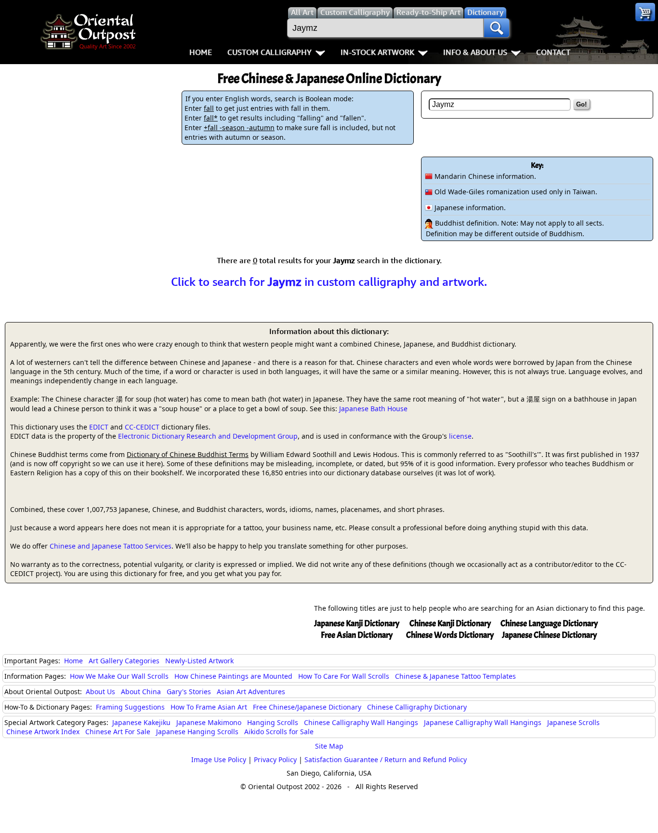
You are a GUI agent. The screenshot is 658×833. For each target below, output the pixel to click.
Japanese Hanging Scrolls (197, 731)
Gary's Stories (189, 691)
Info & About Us (475, 52)
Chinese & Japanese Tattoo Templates (455, 676)
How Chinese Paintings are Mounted (233, 676)
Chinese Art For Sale (117, 731)
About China (141, 691)
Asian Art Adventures (251, 691)
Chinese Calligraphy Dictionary (417, 707)
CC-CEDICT (142, 426)
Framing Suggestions (130, 707)
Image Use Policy (218, 759)
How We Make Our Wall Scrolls (119, 676)
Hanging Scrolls (272, 722)
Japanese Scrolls (573, 722)
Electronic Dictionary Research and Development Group (208, 436)
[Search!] (497, 28)
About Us (100, 691)
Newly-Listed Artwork (199, 660)
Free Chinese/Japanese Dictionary (307, 707)
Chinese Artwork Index (42, 731)
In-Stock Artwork (377, 52)
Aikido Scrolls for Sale (279, 731)
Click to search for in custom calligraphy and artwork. (329, 281)
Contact (553, 52)
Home (200, 52)
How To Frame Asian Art (209, 707)
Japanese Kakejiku (141, 722)
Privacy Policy (275, 759)
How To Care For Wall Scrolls (343, 676)
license (460, 436)
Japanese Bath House (373, 408)
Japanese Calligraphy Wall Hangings (482, 722)
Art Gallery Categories (124, 660)
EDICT (98, 426)
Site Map (329, 746)
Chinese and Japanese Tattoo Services (110, 546)
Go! (581, 104)
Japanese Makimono (208, 722)
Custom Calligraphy (269, 52)
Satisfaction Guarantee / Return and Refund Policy (385, 759)
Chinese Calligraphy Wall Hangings (361, 722)
